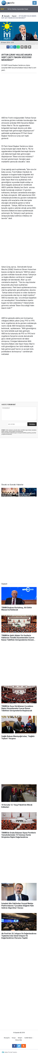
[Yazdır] (25, 46)
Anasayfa (7, 1038)
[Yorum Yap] (29, 46)
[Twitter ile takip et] (19, 1046)
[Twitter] (11, 46)
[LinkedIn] (14, 46)
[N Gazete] (7, 3)
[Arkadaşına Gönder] (22, 46)
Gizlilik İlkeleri (28, 1038)
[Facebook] (8, 46)
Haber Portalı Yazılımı (11, 1052)
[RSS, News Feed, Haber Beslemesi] (23, 1046)
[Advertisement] (19, 95)
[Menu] (34, 3)
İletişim (20, 1038)
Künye (14, 1038)
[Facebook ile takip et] (14, 1046)
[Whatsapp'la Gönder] (18, 46)
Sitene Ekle (18, 1040)
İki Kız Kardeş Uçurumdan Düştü (18, 9)
